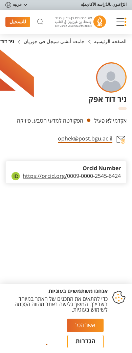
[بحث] (40, 22)
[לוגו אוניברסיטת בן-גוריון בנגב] (80, 21)
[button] (121, 22)
